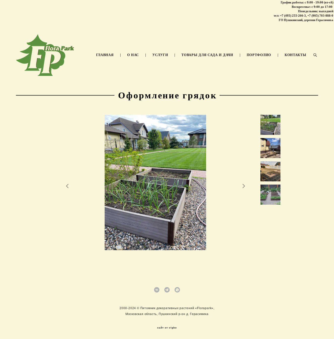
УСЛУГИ (160, 55)
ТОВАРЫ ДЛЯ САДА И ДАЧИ (207, 55)
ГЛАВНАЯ (105, 55)
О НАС (133, 55)
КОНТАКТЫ (295, 55)
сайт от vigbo (167, 328)
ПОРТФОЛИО (259, 55)
